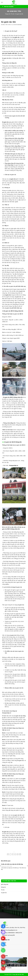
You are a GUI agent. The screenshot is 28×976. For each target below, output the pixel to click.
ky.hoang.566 (11, 935)
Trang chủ (7, 14)
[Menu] (2, 2)
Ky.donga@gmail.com (11, 930)
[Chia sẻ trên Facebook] (10, 854)
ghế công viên (4, 884)
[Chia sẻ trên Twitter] (13, 854)
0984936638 (11, 932)
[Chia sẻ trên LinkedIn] (20, 854)
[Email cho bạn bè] (15, 854)
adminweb (19, 24)
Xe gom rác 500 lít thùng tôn (13, 442)
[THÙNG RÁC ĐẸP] (14, 2)
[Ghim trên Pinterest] (18, 854)
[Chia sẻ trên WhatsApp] (8, 854)
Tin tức (13, 14)
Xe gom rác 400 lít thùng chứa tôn (13, 311)
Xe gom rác (5, 122)
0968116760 (19, 932)
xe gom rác (16, 37)
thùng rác (3, 887)
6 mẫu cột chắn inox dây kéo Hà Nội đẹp (12, 864)
